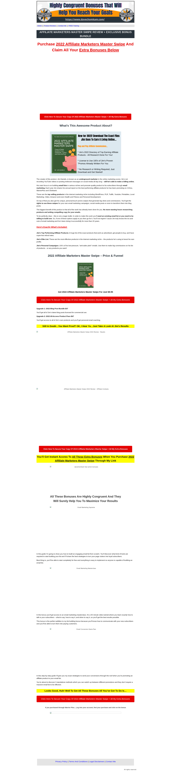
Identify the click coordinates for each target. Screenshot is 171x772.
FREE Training (74, 26)
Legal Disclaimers (96, 761)
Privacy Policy (61, 761)
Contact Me (62, 26)
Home (39, 26)
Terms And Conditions (78, 761)
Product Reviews (50, 26)
